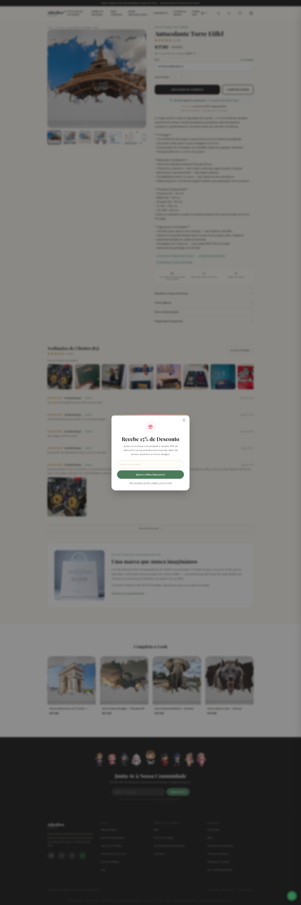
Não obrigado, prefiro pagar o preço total (150, 483)
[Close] (184, 420)
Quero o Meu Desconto (150, 474)
